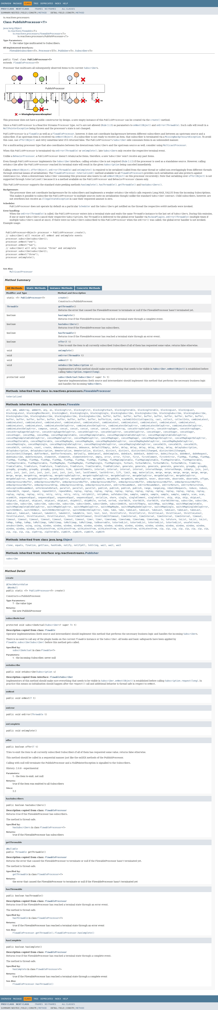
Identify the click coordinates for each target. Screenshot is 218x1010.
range (147, 488)
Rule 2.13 (106, 125)
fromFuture (30, 466)
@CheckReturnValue (17, 584)
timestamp (110, 519)
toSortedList (120, 522)
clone (9, 545)
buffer (107, 416)
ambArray (24, 410)
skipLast (195, 497)
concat (53, 428)
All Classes (68, 9)
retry (40, 494)
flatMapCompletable (121, 460)
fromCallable (14, 466)
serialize (101, 497)
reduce (192, 488)
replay (78, 491)
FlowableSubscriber (21, 50)
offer (61, 341)
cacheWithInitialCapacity (137, 419)
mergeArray (30, 475)
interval (99, 469)
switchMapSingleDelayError (192, 506)
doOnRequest (200, 453)
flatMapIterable (170, 460)
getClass (43, 545)
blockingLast (168, 410)
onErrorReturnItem (192, 485)
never (152, 478)
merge (159, 472)
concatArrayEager (167, 428)
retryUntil (88, 494)
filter (126, 457)
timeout (197, 516)
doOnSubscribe (14, 457)
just (205, 469)
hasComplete (65, 315)
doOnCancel (94, 453)
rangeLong (159, 488)
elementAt (50, 457)
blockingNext (60, 413)
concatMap (28, 435)
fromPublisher (111, 466)
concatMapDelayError (59, 438)
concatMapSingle (15, 444)
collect (167, 419)
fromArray (194, 463)
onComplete (64, 350)
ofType (204, 478)
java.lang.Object (12, 28)
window (47, 525)
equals (19, 545)
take (105, 510)
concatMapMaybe (64, 441)
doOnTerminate (33, 457)
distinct (98, 450)
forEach (128, 463)
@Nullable (12, 849)
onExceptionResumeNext (19, 488)
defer (115, 447)
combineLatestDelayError (59, 425)
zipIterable (52, 532)
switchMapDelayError (59, 506)
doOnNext (185, 453)
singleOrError (156, 497)
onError (62, 355)
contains (27, 447)
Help (65, 3)
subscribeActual (67, 377)
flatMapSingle (93, 463)
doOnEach (126, 453)
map (134, 472)
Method (42, 13)
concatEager (154, 432)
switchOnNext (14, 510)
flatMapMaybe (57, 463)
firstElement (149, 457)
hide (68, 469)
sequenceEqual (27, 497)
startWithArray (170, 500)
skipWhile (90, 500)
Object (67, 539)
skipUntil (76, 500)
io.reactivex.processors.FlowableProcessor (37, 33)
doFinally (79, 453)
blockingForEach (102, 410)
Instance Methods (61, 288)
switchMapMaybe (110, 506)
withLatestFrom (46, 528)
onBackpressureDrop (45, 485)
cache (116, 419)
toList (182, 519)
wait (103, 545)
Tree (36, 3)
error (108, 457)
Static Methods (36, 288)
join (197, 469)
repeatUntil (49, 491)
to (162, 519)
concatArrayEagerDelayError (22, 432)
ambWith (36, 410)
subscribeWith (118, 503)
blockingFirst (63, 410)
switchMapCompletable (189, 503)
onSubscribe (65, 365)
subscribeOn (83, 503)
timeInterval (128, 516)
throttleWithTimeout (80, 516)
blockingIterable (125, 410)
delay (124, 447)
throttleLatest (193, 513)
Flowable (73, 404)
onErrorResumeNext (124, 485)
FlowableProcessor (24, 62)
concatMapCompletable (63, 435)
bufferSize (104, 419)
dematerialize (63, 450)
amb (14, 410)
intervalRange (153, 469)
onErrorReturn (170, 485)
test (89, 513)
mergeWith (99, 478)
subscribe (187, 500)
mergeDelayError (120, 475)
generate (127, 466)
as (51, 410)
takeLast (131, 510)
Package (17, 3)
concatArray (118, 428)
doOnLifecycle (169, 453)
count (37, 447)
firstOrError (167, 457)
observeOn (164, 478)
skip (169, 497)
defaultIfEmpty (101, 447)
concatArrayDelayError (141, 428)
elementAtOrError (83, 457)
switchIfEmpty (137, 503)
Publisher (63, 50)
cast (158, 419)
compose (42, 428)
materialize (146, 472)
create (62, 297)
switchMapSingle (163, 506)
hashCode (56, 545)
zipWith (65, 532)
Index (58, 3)
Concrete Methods (88, 288)
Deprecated (46, 3)
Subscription (81, 365)
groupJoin (58, 469)
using (28, 525)
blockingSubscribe (122, 413)
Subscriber (81, 50)
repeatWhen (65, 491)
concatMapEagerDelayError (157, 438)
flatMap (181, 457)
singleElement (137, 497)
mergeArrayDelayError (67, 475)
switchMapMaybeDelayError (136, 506)
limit (127, 472)
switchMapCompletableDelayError (25, 506)
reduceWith (12, 491)
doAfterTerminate (61, 453)
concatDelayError (88, 432)
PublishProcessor (31, 297)
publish (102, 488)
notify (67, 545)
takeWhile (78, 513)
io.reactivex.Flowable (20, 31)
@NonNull (13, 587)
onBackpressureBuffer (19, 482)
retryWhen (102, 494)
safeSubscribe (119, 494)
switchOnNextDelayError (56, 510)
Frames (39, 9)
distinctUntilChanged (144, 450)
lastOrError (106, 472)
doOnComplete (111, 453)
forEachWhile (142, 463)
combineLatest (199, 419)
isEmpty (188, 469)
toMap (9, 522)
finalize (30, 545)
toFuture (171, 519)
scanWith (11, 497)
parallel (65, 488)
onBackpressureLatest (98, 485)
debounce (58, 447)
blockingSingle (79, 413)
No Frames (50, 9)
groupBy (190, 466)
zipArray (37, 532)
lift (118, 472)
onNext (62, 360)
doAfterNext (41, 453)
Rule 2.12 (127, 161)
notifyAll (79, 545)
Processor (44, 50)
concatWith (159, 444)
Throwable (12, 306)
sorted (102, 500)
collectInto (182, 419)
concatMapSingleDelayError (66, 444)
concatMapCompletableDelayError (126, 435)
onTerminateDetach (46, 488)
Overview (6, 3)
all (8, 410)
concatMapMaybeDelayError (111, 441)
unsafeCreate (191, 522)
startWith (124, 500)
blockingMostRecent (38, 413)
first (136, 457)
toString (93, 545)
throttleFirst (118, 513)
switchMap (153, 503)
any (45, 410)
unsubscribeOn (14, 525)
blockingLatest (15, 413)
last (77, 472)
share (113, 497)
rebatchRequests (176, 488)
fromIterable (93, 466)
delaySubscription (185, 447)
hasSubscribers (67, 324)
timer (90, 519)
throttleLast (155, 513)
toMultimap (39, 522)
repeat (25, 491)
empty (99, 457)
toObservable (102, 522)
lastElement (90, 472)
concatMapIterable (17, 441)
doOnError (152, 453)
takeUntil (50, 513)
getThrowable (66, 306)
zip (161, 528)
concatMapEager (110, 438)
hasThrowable (66, 333)
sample (134, 494)
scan (193, 494)
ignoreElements (83, 469)
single (122, 497)
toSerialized (14, 396)
